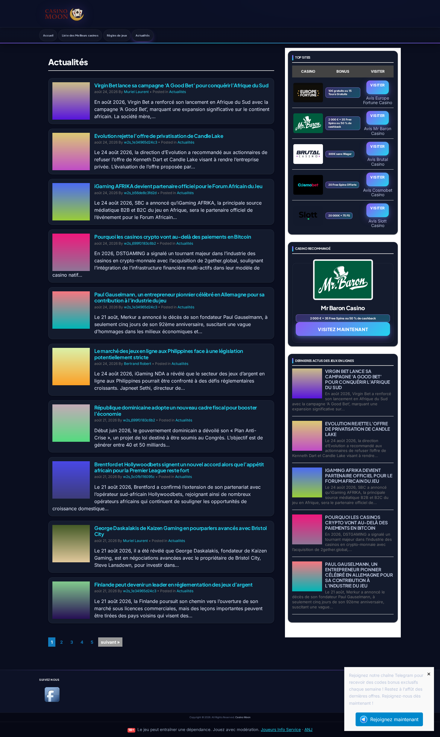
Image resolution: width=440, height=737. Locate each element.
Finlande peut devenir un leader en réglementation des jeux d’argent (173, 584)
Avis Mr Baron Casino (377, 130)
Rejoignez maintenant (394, 719)
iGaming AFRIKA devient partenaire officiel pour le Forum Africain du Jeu (178, 186)
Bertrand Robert (137, 363)
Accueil (48, 35)
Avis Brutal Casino (377, 161)
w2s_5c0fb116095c (139, 476)
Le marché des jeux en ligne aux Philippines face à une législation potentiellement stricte (168, 354)
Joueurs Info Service (281, 729)
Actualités (143, 35)
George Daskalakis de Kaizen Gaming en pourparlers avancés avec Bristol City (180, 531)
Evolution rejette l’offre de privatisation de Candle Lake (158, 136)
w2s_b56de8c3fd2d (140, 193)
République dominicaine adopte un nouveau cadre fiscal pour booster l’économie (175, 410)
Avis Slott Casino (377, 223)
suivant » (110, 642)
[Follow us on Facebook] (52, 701)
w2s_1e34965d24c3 (140, 142)
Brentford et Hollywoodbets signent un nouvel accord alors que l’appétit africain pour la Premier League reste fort (179, 467)
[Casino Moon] (64, 13)
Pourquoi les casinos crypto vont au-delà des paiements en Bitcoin (172, 236)
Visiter (377, 85)
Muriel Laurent (136, 91)
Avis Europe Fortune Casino (377, 100)
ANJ (308, 729)
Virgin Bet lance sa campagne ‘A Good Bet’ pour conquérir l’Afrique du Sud (181, 85)
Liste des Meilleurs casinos (80, 35)
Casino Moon (243, 717)
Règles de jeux (117, 35)
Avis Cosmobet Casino (377, 192)
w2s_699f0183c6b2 (140, 243)
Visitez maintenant (343, 329)
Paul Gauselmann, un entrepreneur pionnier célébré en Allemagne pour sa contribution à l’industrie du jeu (179, 297)
